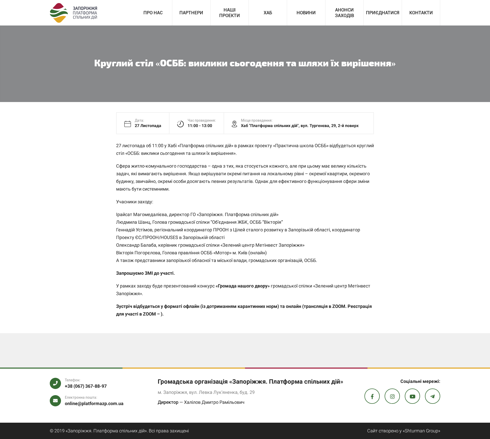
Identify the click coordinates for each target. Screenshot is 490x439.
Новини (306, 12)
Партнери (191, 12)
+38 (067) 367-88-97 (86, 386)
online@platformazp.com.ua (94, 403)
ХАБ (268, 12)
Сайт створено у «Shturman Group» (403, 430)
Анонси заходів (344, 12)
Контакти (421, 12)
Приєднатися (382, 12)
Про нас (153, 12)
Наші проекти (229, 12)
